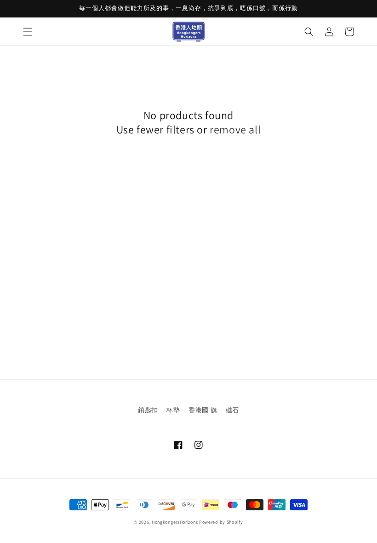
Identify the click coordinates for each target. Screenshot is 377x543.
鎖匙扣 (148, 410)
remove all (235, 129)
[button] (27, 32)
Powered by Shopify (221, 522)
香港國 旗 (202, 410)
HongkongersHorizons (175, 522)
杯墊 (173, 410)
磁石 (232, 410)
